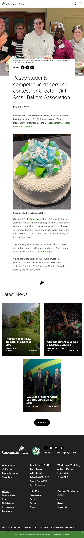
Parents (33, 503)
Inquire (48, 452)
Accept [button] (67, 535)
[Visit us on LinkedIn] (61, 448)
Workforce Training (68, 465)
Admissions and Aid (29, 528)
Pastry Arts (35, 219)
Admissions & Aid (40, 465)
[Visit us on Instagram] (56, 448)
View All (42, 422)
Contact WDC (62, 477)
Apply (65, 452)
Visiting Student (36, 473)
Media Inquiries (8, 503)
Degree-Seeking (36, 469)
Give (74, 452)
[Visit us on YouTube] (51, 448)
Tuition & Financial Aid (38, 481)
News (27, 60)
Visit (57, 452)
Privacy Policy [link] (56, 535)
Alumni (32, 507)
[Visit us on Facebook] (46, 448)
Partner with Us (63, 473)
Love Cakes (45, 251)
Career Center (7, 477)
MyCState (61, 495)
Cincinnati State (18, 60)
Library (60, 503)
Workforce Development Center (62, 528)
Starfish (60, 499)
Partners (33, 499)
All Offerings (7, 469)
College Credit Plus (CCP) (39, 477)
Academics (8, 465)
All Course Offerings (65, 469)
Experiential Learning (10, 473)
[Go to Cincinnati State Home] (15, 450)
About (5, 491)
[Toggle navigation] (80, 4)
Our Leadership (8, 507)
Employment (7, 511)
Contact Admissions (37, 485)
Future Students (36, 495)
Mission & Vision (8, 495)
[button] (82, 532)
